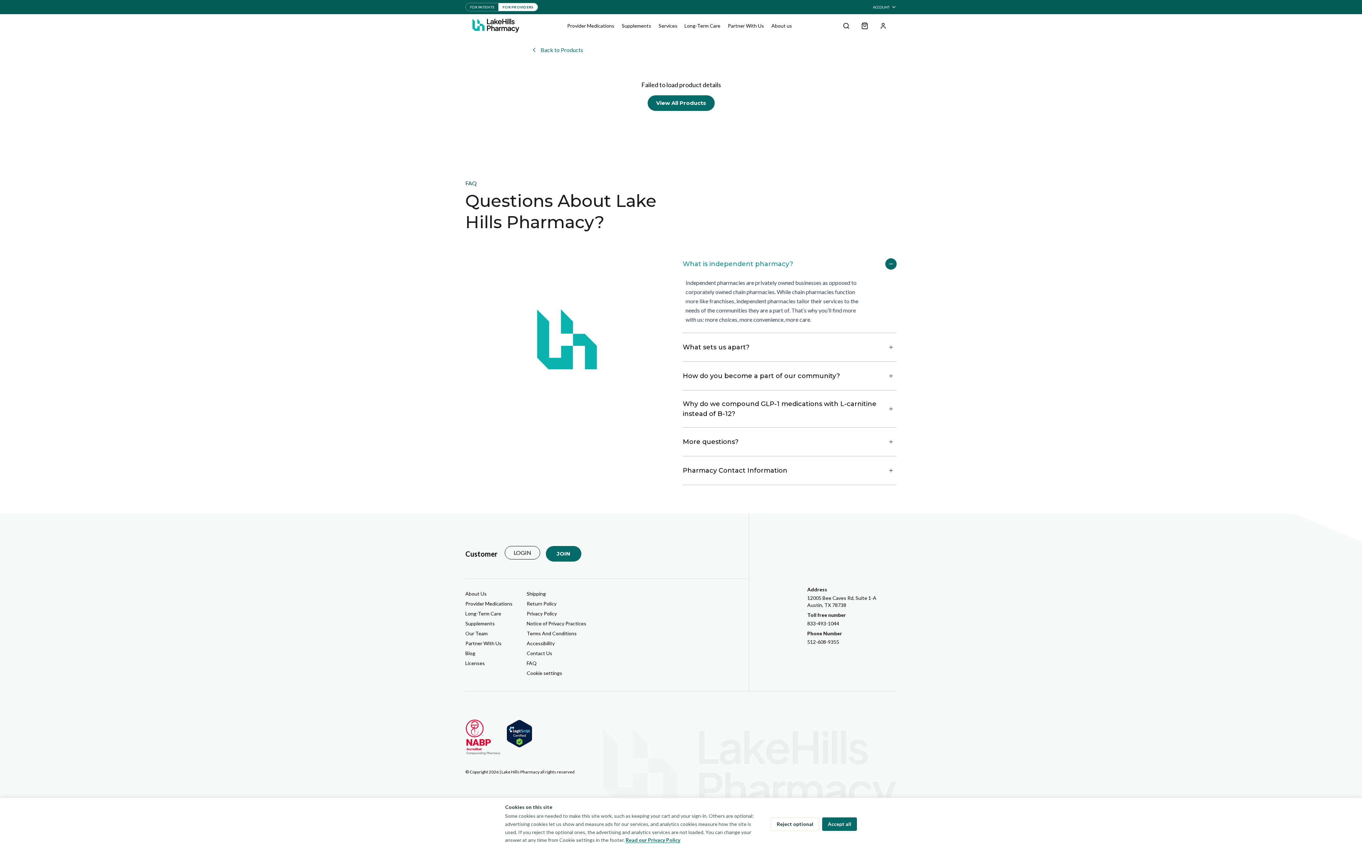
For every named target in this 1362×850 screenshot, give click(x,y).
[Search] (846, 25)
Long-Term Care (702, 26)
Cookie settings (544, 673)
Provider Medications (590, 26)
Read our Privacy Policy (653, 840)
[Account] (883, 25)
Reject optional (795, 824)
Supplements (636, 26)
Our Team (476, 633)
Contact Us (539, 653)
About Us (476, 594)
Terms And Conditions (552, 633)
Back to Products (562, 49)
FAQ (532, 663)
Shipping (536, 594)
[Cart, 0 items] (864, 25)
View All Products (681, 103)
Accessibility (541, 643)
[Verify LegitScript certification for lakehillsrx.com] (519, 734)
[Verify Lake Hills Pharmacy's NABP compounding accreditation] (483, 737)
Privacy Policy (542, 613)
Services (668, 26)
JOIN (563, 553)
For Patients (482, 7)
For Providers (518, 7)
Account (881, 7)
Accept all (839, 824)
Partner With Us (746, 26)
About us (781, 26)
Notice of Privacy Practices (556, 623)
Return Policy (542, 604)
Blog (470, 653)
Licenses (475, 663)
